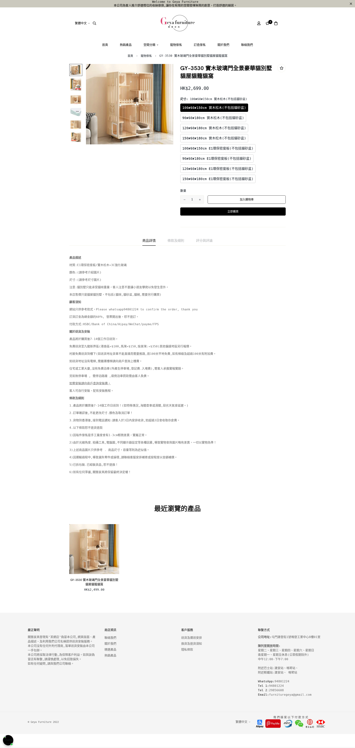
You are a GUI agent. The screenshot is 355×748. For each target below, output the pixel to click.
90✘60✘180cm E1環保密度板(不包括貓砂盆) (216, 158)
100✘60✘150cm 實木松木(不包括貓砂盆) (214, 108)
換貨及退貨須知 (191, 643)
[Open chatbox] (8, 740)
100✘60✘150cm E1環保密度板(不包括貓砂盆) (217, 148)
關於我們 (223, 45)
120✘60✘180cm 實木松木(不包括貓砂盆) (214, 128)
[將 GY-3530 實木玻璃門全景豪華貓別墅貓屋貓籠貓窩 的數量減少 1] (184, 199)
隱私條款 (187, 649)
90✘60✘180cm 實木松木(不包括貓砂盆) (213, 118)
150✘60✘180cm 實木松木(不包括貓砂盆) (214, 138)
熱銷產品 (126, 45)
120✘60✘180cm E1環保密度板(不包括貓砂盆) (217, 169)
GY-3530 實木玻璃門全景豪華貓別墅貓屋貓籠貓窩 (94, 582)
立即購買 (233, 211)
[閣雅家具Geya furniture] (177, 23)
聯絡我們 (247, 45)
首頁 (105, 45)
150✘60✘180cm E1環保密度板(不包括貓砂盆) (217, 179)
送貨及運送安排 (191, 637)
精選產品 (110, 649)
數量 (183, 190)
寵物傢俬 (176, 45)
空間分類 (149, 45)
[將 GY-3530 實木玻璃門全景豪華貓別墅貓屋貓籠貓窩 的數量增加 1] (200, 199)
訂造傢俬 (200, 45)
